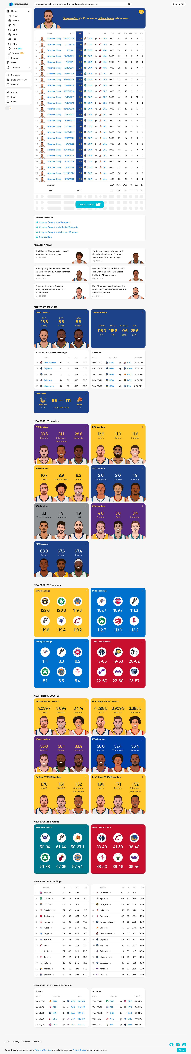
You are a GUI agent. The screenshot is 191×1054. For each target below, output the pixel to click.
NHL (15, 39)
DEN (129, 380)
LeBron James (106, 18)
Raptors (47, 916)
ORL (130, 1018)
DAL (73, 1012)
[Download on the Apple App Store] (171, 1045)
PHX (129, 374)
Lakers (103, 910)
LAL (105, 108)
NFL (15, 43)
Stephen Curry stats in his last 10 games (58, 232)
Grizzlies (104, 962)
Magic (46, 933)
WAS (130, 1024)
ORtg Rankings (42, 590)
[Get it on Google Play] (178, 1045)
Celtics (47, 898)
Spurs (102, 898)
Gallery (14, 84)
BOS (112, 1001)
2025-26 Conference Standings (51, 352)
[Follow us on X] (184, 1044)
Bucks (46, 951)
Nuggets (104, 904)
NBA (15, 34)
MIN (129, 386)
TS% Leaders (41, 543)
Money (16, 53)
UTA (73, 1018)
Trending (25, 1041)
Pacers (47, 968)
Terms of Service (43, 1050)
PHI (111, 1007)
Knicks (47, 904)
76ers (46, 927)
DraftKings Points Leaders (105, 701)
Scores (14, 57)
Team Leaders (42, 312)
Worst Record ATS (101, 827)
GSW (90, 38)
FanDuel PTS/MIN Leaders (48, 777)
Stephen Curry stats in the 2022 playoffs (58, 227)
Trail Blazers (50, 362)
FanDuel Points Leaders (47, 701)
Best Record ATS (43, 827)
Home (8, 1041)
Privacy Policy (79, 1050)
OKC (73, 1024)
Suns (79, 404)
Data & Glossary (19, 79)
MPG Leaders (98, 739)
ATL (112, 1018)
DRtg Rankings (99, 590)
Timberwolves (106, 921)
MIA (105, 50)
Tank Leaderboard (101, 641)
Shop (13, 101)
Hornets (47, 939)
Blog (13, 96)
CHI (54, 1007)
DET (55, 1024)
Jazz (102, 974)
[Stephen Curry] (42, 39)
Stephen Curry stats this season (54, 222)
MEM (111, 368)
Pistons (47, 892)
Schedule (96, 352)
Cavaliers (48, 910)
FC (14, 25)
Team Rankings (99, 312)
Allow (181, 1050)
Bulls (46, 957)
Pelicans (48, 380)
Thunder (104, 892)
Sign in (176, 4)
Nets (46, 962)
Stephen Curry (71, 18)
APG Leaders (41, 468)
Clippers (48, 368)
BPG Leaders (41, 506)
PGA (15, 48)
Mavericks (49, 386)
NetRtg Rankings (43, 641)
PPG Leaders (41, 426)
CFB (15, 29)
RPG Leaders (98, 426)
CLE (105, 38)
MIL (111, 1024)
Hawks (47, 921)
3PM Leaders (98, 506)
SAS (73, 1007)
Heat (46, 945)
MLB (15, 15)
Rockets (104, 916)
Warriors (43, 404)
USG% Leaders (42, 739)
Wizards (47, 974)
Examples (15, 75)
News (13, 62)
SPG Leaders (98, 468)
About (14, 92)
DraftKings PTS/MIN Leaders (106, 777)
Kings (102, 968)
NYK (130, 1007)
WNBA (16, 20)
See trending (45, 236)
